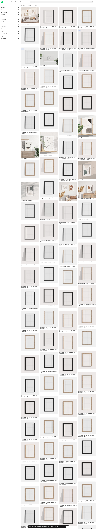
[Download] (37, 283)
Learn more (62, 526)
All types (29, 5)
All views (23, 5)
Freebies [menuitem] (27, 1)
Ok (67, 526)
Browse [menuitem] (17, 1)
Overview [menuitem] (8, 1)
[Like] (37, 280)
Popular (35, 5)
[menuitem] (4, 2)
